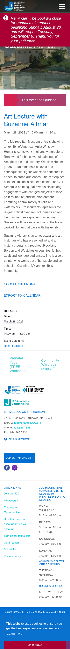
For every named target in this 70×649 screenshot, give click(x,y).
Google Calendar (19, 284)
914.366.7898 (22, 427)
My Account (11, 500)
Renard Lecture (13, 346)
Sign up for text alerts (17, 535)
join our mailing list (19, 458)
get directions (20, 439)
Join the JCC (12, 493)
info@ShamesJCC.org (27, 422)
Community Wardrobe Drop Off (50, 364)
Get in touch (11, 542)
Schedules (10, 549)
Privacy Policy (12, 556)
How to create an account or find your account (16, 523)
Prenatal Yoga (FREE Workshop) (18, 364)
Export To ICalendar (22, 295)
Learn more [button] (15, 633)
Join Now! (35, 645)
